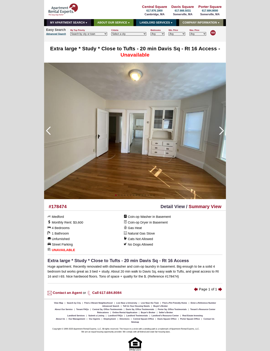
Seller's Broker (166, 312)
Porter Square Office (190, 319)
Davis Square (182, 7)
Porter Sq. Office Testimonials (172, 309)
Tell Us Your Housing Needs (136, 306)
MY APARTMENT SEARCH (67, 22)
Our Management (77, 319)
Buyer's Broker (160, 306)
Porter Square (210, 7)
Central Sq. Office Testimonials (107, 309)
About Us (61, 319)
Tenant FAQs (82, 309)
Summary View (205, 206)
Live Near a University (127, 303)
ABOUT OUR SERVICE (112, 22)
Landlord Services (76, 315)
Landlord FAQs (115, 315)
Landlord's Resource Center (165, 315)
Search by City (74, 303)
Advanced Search (56, 34)
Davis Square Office (167, 319)
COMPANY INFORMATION (200, 22)
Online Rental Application (125, 312)
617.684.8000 (210, 10)
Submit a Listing (96, 315)
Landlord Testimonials (137, 315)
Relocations (103, 312)
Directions (125, 319)
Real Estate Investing (192, 315)
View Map (59, 303)
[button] (116, 195)
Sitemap (135, 322)
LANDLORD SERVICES (155, 22)
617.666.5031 (183, 10)
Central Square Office (143, 319)
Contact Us (209, 319)
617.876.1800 (154, 10)
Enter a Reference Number (203, 303)
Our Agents (95, 319)
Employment (110, 319)
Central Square (154, 7)
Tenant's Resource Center (202, 309)
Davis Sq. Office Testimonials (140, 309)
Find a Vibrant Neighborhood (98, 303)
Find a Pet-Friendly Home (175, 303)
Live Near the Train (150, 303)
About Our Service (64, 309)
